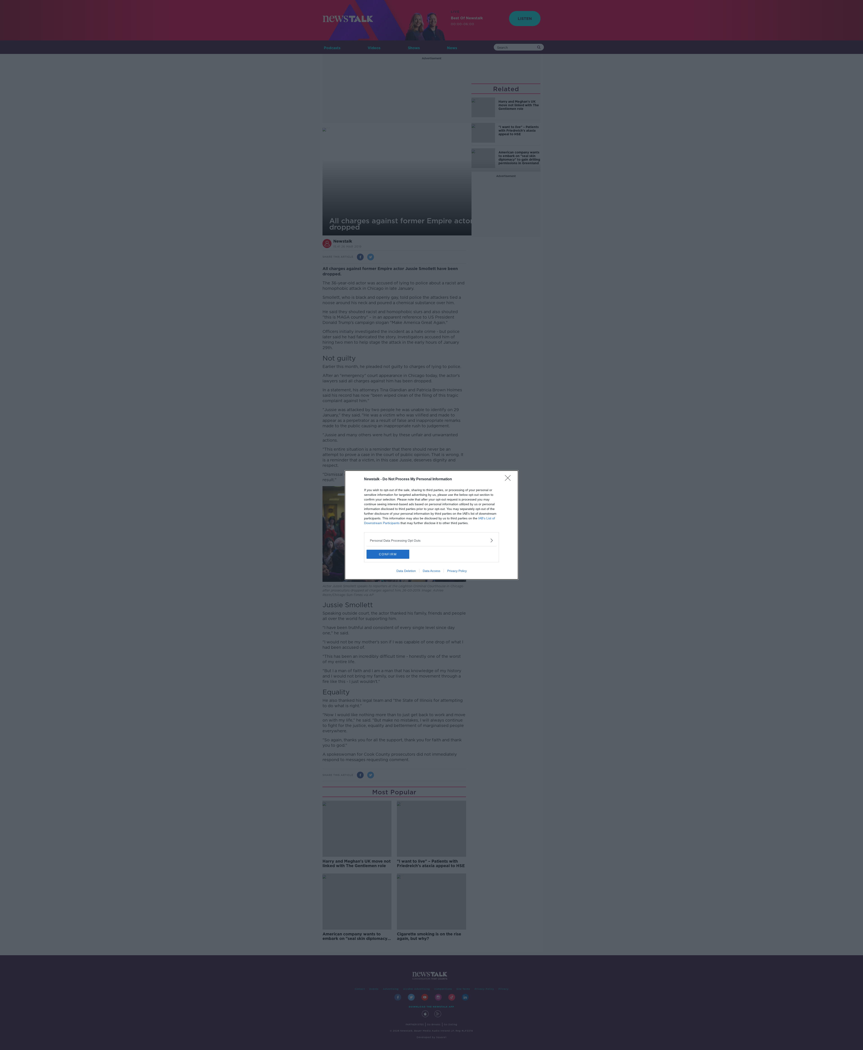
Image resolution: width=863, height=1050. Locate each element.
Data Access (431, 571)
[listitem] (431, 540)
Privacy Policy (457, 571)
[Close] (509, 479)
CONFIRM (388, 554)
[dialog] (431, 525)
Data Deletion (406, 571)
